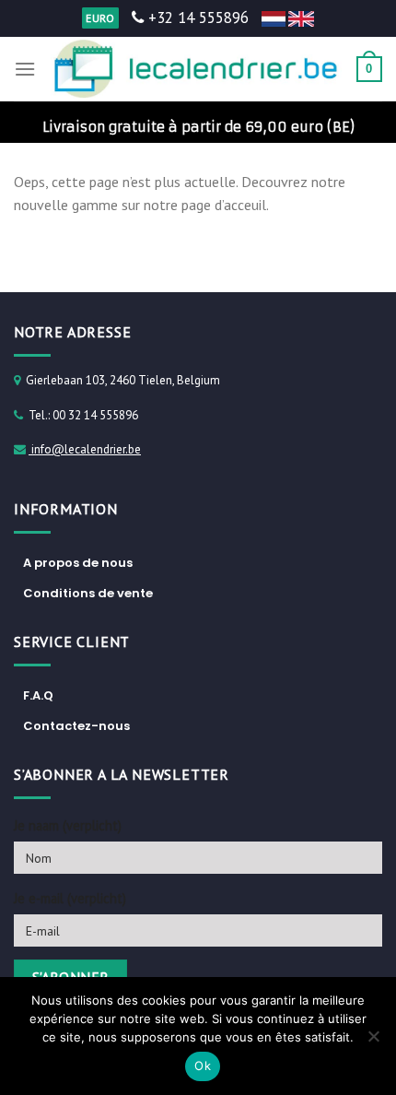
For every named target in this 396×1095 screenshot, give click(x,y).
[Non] (373, 1041)
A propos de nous (78, 562)
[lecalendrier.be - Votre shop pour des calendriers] (196, 69)
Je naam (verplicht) (68, 825)
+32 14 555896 (196, 17)
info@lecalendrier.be (85, 449)
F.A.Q (38, 695)
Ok (202, 1065)
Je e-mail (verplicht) (70, 898)
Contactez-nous (76, 726)
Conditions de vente (88, 593)
